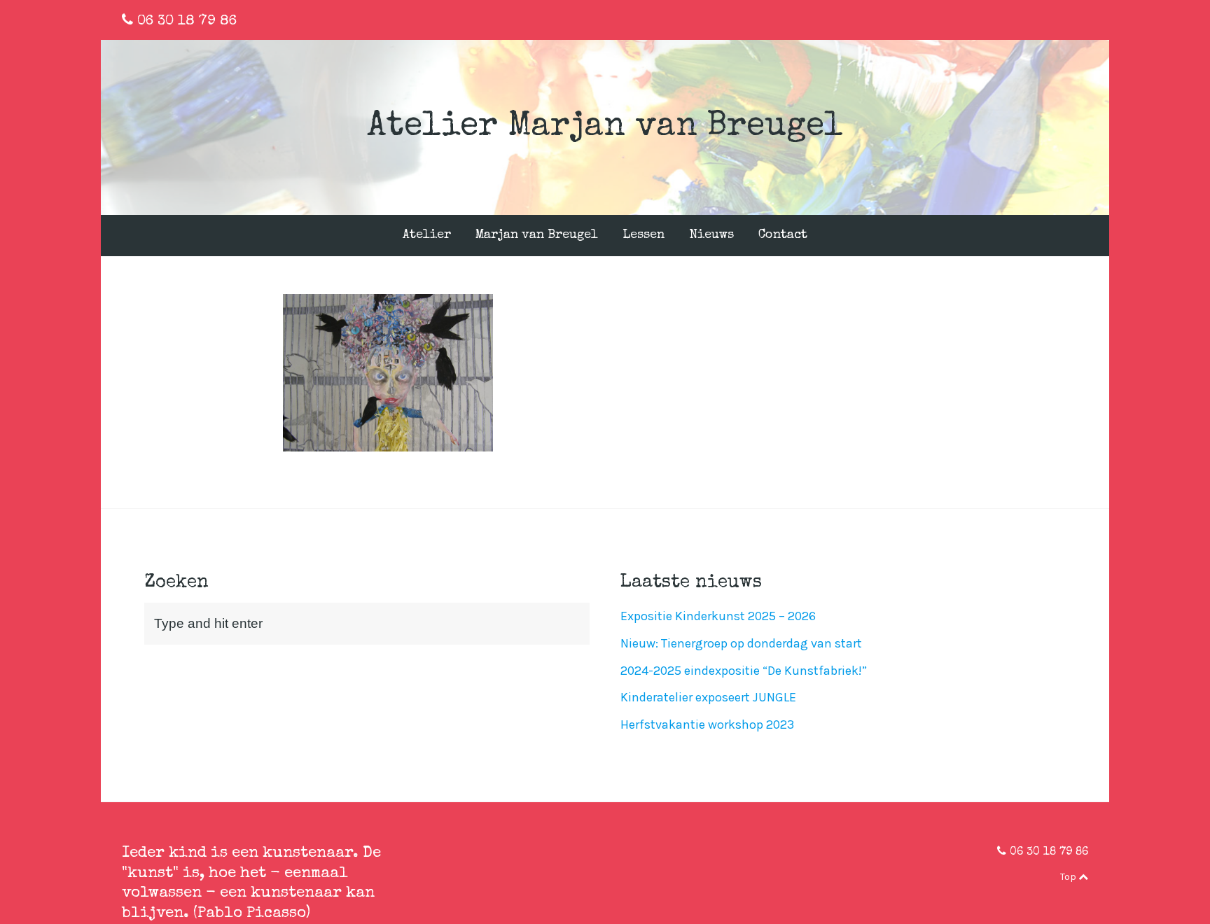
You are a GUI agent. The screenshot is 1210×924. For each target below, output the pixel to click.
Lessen (644, 235)
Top (1069, 877)
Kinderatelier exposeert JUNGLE (708, 697)
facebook (1008, 876)
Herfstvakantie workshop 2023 (707, 724)
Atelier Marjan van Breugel (605, 127)
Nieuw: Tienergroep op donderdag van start (741, 643)
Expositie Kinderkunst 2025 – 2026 (718, 616)
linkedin (1030, 876)
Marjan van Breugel (536, 235)
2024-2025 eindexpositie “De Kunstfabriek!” (743, 670)
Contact (782, 235)
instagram (1050, 876)
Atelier (427, 235)
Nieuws (711, 235)
